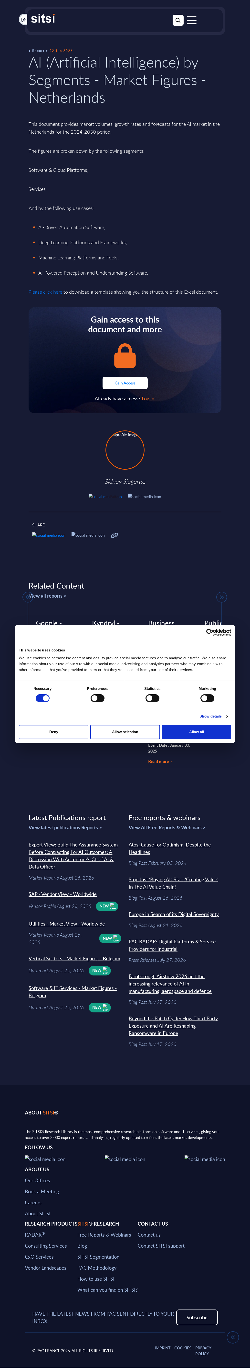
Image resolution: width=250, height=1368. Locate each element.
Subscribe (197, 1317)
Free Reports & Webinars (104, 1234)
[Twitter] (45, 1158)
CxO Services (39, 1256)
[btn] (27, 597)
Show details (210, 716)
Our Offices (37, 1180)
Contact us (149, 1234)
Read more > (160, 761)
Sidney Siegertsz (125, 481)
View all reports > (48, 595)
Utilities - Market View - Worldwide (67, 923)
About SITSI (38, 1213)
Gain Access (125, 383)
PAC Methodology (96, 1267)
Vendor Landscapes (45, 1267)
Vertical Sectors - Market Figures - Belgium (74, 958)
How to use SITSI (96, 1278)
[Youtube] (205, 1158)
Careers (33, 1202)
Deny (53, 732)
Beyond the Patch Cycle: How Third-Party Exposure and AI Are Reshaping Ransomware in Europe (173, 1025)
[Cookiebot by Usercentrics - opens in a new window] (209, 632)
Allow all (196, 732)
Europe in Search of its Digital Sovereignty (174, 914)
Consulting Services (46, 1245)
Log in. (149, 398)
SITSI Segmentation (98, 1256)
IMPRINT (162, 1347)
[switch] (97, 698)
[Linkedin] (125, 1158)
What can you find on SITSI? (107, 1289)
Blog (82, 1245)
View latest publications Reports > (65, 827)
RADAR (35, 1234)
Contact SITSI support (161, 1245)
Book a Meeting (42, 1191)
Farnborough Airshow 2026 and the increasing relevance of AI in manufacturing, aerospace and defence (170, 983)
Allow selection (125, 732)
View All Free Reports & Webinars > (167, 827)
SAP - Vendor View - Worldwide (63, 894)
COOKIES (182, 1347)
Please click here (45, 292)
